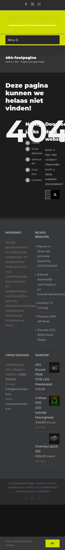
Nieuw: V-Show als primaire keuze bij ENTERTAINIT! (47, 256)
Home (35, 143)
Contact (37, 180)
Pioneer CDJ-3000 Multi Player (46, 334)
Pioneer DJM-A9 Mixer (47, 319)
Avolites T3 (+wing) (45, 305)
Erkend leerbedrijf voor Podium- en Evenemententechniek (47, 284)
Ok (52, 543)
